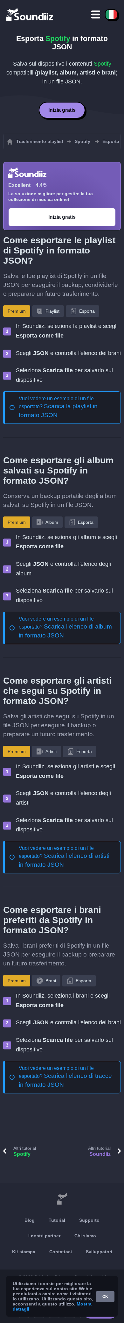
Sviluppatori (99, 1251)
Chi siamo (85, 1235)
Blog (29, 1220)
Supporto (89, 1220)
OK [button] (105, 1296)
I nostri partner (44, 1235)
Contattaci (60, 1251)
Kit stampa (23, 1251)
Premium (17, 311)
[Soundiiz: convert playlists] (62, 1199)
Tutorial (57, 1220)
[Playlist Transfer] (30, 14)
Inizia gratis (62, 110)
